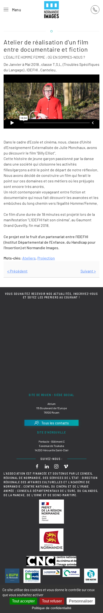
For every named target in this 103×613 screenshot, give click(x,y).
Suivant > (88, 271)
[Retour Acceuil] (51, 9)
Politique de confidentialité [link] (51, 608)
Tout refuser (52, 601)
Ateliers (29, 258)
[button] (12, 9)
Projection (46, 258)
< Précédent (17, 271)
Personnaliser (81, 601)
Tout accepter (23, 601)
